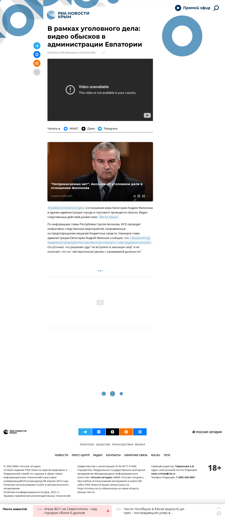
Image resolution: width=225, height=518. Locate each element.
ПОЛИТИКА (87, 445)
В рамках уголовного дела (66, 208)
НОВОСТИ (61, 456)
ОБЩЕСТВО (103, 445)
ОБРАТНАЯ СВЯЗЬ (136, 456)
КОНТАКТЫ (113, 456)
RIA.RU (155, 456)
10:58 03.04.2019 (55, 52)
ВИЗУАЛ (140, 445)
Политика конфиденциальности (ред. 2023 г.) (31, 492)
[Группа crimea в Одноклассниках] (126, 431)
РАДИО (97, 456)
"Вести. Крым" (108, 217)
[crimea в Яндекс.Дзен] (112, 431)
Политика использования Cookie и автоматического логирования (36, 487)
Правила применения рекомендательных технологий (37, 496)
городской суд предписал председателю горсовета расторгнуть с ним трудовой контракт (99, 240)
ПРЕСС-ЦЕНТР (81, 456)
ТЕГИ (167, 456)
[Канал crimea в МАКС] (140, 431)
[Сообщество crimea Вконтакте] (98, 431)
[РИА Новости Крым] (68, 15)
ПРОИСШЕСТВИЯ (122, 445)
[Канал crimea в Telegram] (85, 431)
